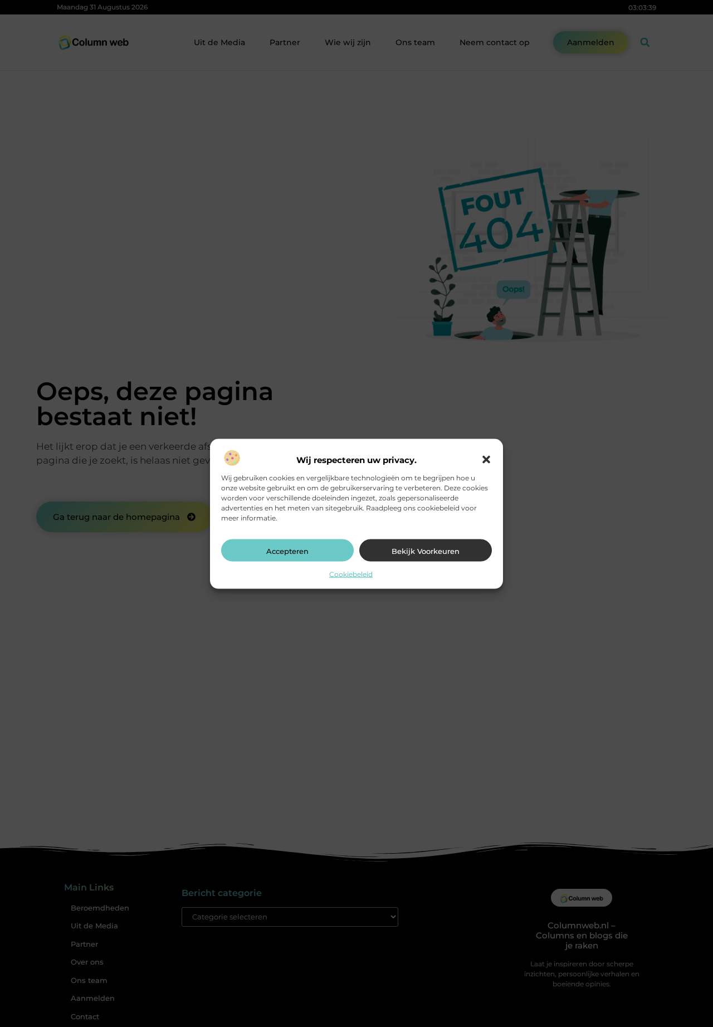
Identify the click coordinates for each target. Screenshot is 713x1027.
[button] (486, 459)
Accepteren (287, 550)
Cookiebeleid (351, 574)
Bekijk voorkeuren (426, 550)
